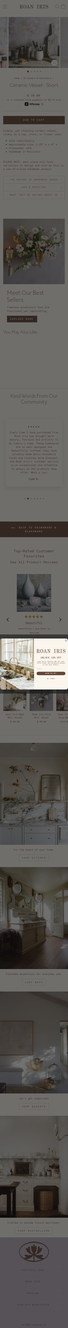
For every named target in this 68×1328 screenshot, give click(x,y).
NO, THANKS (51, 678)
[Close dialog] (66, 640)
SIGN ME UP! (51, 673)
